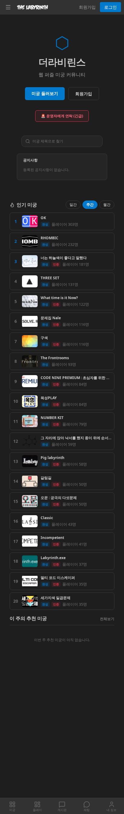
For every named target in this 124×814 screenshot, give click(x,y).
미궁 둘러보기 (45, 93)
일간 (73, 204)
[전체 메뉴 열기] (8, 7)
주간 (90, 204)
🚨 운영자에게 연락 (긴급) (62, 115)
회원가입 (87, 7)
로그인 (110, 7)
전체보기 (107, 618)
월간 (106, 204)
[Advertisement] (62, 733)
